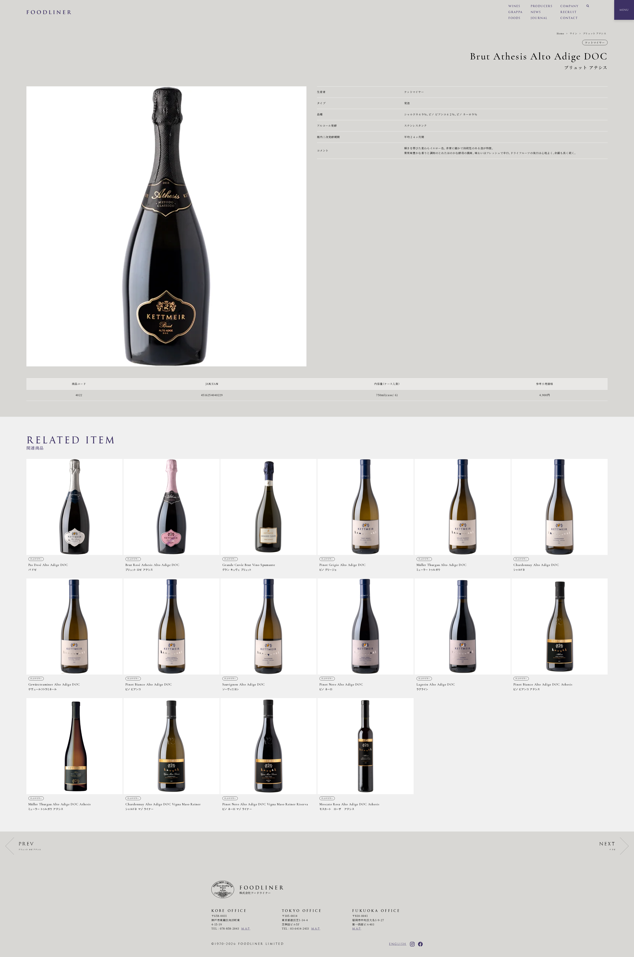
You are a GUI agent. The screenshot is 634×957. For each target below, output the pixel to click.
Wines (514, 6)
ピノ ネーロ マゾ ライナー (268, 755)
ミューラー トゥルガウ (463, 516)
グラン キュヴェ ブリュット (268, 516)
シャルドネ (559, 516)
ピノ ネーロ (365, 635)
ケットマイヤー (595, 42)
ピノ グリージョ (365, 516)
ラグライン (463, 635)
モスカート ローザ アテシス (365, 755)
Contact (569, 18)
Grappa (515, 12)
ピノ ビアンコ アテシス (559, 635)
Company (569, 6)
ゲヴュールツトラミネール (74, 635)
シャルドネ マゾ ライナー (171, 755)
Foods (514, 18)
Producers (542, 6)
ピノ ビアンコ (171, 635)
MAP (245, 928)
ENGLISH (397, 944)
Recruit (568, 12)
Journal (539, 18)
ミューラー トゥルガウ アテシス (74, 755)
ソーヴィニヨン (268, 635)
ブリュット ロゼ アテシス (171, 516)
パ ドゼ (74, 516)
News (536, 12)
